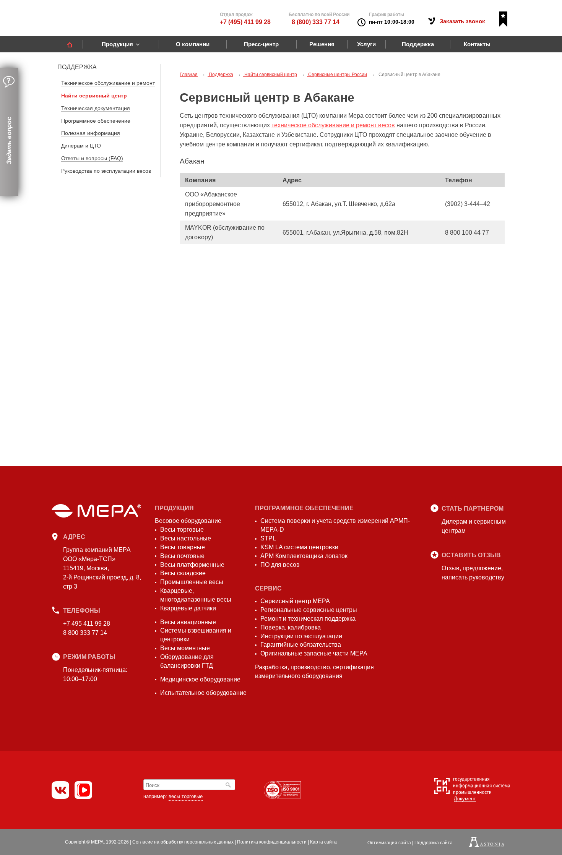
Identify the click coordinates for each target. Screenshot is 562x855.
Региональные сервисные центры (308, 610)
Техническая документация (95, 108)
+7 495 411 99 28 (86, 623)
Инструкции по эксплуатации (301, 636)
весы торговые (186, 796)
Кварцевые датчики (188, 608)
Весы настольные (185, 538)
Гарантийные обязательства (300, 644)
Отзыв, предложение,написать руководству (473, 573)
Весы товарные (182, 547)
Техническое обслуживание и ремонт (108, 83)
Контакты (477, 44)
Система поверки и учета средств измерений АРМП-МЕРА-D (335, 525)
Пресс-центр (261, 44)
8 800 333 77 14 (85, 632)
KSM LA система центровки (299, 547)
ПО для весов (280, 564)
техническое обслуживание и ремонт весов (333, 125)
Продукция (117, 44)
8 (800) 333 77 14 (315, 22)
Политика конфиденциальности (272, 842)
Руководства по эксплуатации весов (106, 171)
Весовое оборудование (188, 521)
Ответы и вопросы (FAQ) (92, 158)
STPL (268, 538)
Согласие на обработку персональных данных (183, 842)
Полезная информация (90, 133)
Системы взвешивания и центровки (195, 634)
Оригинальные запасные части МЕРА (313, 653)
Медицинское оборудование (200, 679)
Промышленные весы (191, 582)
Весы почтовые (182, 556)
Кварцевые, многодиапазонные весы (195, 595)
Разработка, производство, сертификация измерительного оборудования (314, 671)
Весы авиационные (188, 622)
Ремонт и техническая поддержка (308, 618)
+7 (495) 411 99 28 (245, 22)
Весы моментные (185, 648)
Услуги (366, 44)
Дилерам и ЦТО (81, 146)
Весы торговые (182, 529)
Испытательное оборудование (203, 693)
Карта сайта (323, 842)
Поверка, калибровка (290, 627)
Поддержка (418, 44)
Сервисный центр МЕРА (295, 601)
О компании (193, 44)
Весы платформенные (192, 564)
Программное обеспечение (95, 121)
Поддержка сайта (433, 842)
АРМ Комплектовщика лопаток (304, 556)
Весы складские (183, 573)
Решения (322, 44)
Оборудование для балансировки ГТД (187, 661)
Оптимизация (389, 842)
